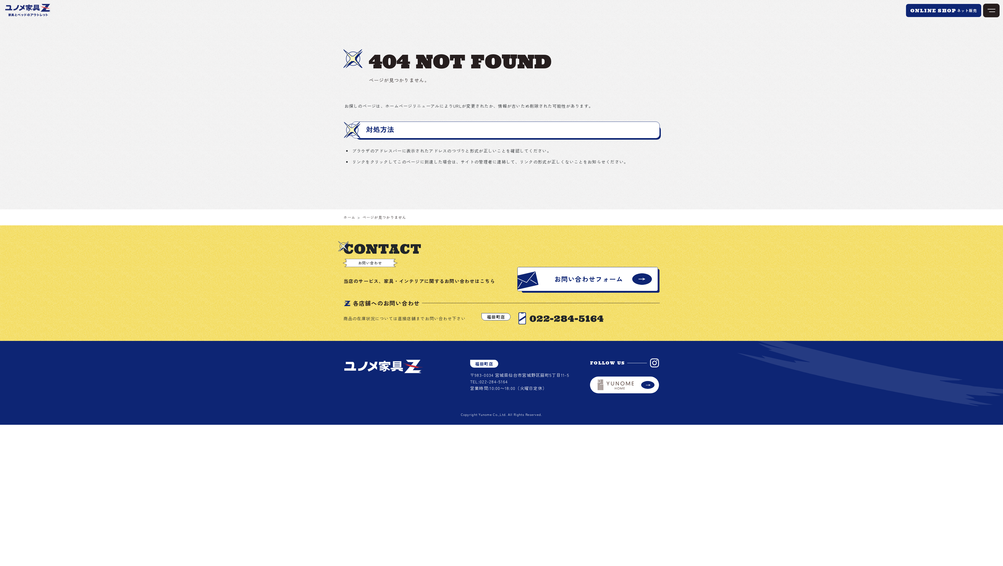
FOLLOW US (607, 363)
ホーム (350, 217)
